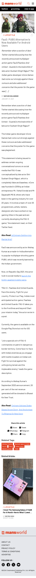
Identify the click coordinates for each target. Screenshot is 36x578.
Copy (24, 434)
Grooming (15, 9)
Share (15, 427)
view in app (29, 9)
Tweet (24, 427)
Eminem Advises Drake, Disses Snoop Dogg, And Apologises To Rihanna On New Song (17, 409)
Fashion (5, 9)
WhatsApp (14, 431)
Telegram (25, 431)
